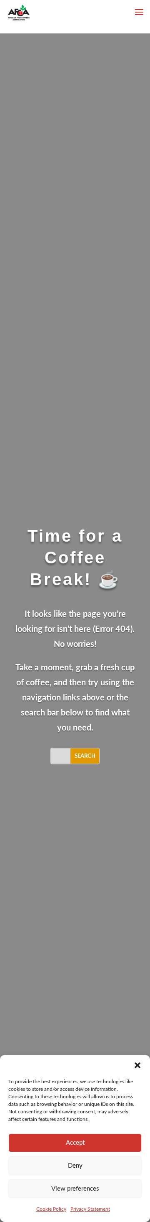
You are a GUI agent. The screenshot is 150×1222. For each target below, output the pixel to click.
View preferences (75, 1189)
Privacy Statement (90, 1209)
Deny (75, 1166)
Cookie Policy (51, 1209)
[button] (137, 1065)
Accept (75, 1143)
